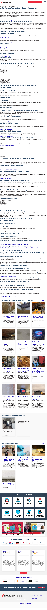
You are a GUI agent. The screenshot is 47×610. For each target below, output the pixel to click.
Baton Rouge (2, 244)
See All (43, 300)
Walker (6, 244)
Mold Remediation (34, 247)
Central (15, 244)
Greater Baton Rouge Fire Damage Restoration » (8, 42)
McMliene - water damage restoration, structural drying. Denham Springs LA (38, 343)
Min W (33, 551)
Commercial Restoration (4, 248)
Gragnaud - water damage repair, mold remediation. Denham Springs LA (8, 398)
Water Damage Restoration (5, 247)
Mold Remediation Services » (5, 47)
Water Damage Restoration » (5, 37)
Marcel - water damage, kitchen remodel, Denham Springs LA (37, 398)
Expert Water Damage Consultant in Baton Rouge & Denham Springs (8, 459)
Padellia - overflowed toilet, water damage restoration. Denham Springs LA (8, 316)
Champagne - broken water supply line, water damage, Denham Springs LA (23, 370)
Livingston (9, 244)
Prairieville (19, 244)
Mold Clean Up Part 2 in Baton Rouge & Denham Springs (37, 459)
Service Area (25, 603)
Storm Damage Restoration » (5, 56)
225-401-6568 (38, 1)
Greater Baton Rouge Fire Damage (25, 247)
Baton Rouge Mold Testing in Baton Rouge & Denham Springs (23, 459)
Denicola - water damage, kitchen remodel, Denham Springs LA (23, 398)
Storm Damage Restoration (42, 247)
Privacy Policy (29, 603)
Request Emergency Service (11, 20)
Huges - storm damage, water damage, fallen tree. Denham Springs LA (8, 370)
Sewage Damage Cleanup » (4, 52)
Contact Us (32, 1)
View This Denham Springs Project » (6, 121)
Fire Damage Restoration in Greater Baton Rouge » (9, 169)
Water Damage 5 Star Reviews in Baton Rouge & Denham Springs (8, 485)
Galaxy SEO (25, 605)
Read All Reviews (23, 573)
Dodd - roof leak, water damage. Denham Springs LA (23, 316)
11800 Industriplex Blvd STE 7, (37, 596)
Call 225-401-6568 (3, 20)
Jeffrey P (4, 551)
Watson (12, 244)
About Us (17, 603)
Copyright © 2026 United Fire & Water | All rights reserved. (24, 604)
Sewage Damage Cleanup (14, 247)
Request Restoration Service (11, 296)
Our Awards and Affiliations (24, 577)
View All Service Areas (25, 244)
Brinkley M (20, 551)
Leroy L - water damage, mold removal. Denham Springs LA (8, 343)
